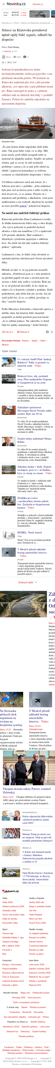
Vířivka (46, 1017)
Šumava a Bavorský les (13, 973)
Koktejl (20, 477)
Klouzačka (38, 1012)
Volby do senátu (9, 919)
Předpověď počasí (41, 993)
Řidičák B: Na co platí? (39, 977)
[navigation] (3, 4)
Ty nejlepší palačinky (38, 933)
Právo (4, 47)
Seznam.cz (38, 4)
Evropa (20, 386)
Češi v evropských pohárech (26, 1002)
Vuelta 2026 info (36, 902)
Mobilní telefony (38, 1022)
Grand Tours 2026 (37, 923)
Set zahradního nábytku (15, 1017)
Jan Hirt (32, 910)
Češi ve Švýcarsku (10, 977)
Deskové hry (12, 1031)
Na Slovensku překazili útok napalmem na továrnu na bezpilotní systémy (11, 718)
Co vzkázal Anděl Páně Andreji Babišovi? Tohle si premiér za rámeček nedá (34, 362)
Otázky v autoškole (38, 981)
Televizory (25, 1031)
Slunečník (26, 1012)
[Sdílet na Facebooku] (47, 331)
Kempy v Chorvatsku (12, 964)
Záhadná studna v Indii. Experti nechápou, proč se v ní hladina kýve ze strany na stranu (34, 470)
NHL (4, 954)
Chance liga (7, 933)
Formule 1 (7, 950)
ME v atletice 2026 (11, 946)
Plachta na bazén (38, 1007)
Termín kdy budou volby (13, 914)
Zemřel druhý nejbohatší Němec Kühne (34, 440)
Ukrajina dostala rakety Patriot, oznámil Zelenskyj (27, 790)
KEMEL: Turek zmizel (29, 532)
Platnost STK (35, 985)
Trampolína (14, 1012)
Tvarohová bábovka (38, 946)
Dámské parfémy (30, 1026)
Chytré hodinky (39, 1031)
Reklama (28, 1047)
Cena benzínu (34, 997)
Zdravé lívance (36, 941)
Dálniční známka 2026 (39, 968)
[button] (27, 123)
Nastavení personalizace (36, 1053)
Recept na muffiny (37, 937)
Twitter (19, 1047)
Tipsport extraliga (10, 941)
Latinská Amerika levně (13, 981)
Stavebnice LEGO (11, 1026)
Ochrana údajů (43, 1050)
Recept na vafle (36, 950)
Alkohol (5, 345)
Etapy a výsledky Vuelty (40, 906)
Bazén (24, 1007)
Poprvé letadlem (9, 968)
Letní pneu (45, 1026)
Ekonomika (22, 418)
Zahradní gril (34, 1017)
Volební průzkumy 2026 (13, 906)
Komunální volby (10, 923)
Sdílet (18, 56)
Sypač (34, 340)
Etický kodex (28, 1050)
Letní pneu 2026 (36, 964)
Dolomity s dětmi (10, 985)
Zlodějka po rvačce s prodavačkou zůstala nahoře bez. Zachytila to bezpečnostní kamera (33, 502)
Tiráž (46, 1047)
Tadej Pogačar (35, 914)
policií (23, 205)
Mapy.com (25, 993)
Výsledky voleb (9, 910)
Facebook (8, 1047)
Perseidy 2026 (18, 997)
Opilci (42, 340)
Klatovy (25, 340)
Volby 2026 (7, 902)
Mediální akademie (11, 1050)
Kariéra (38, 1047)
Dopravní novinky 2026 (39, 973)
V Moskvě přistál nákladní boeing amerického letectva (32, 550)
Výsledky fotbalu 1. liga (13, 937)
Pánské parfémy (26, 1036)
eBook (8, 56)
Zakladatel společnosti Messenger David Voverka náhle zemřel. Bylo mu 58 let (34, 410)
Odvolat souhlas (14, 1053)
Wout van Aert (35, 919)
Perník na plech (36, 954)
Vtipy (19, 369)
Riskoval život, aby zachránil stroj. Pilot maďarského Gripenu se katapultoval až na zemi (34, 379)
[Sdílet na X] (51, 331)
